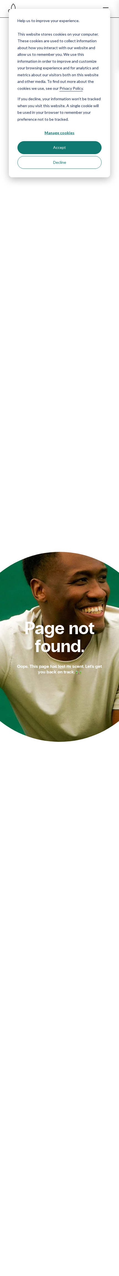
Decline (59, 162)
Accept (59, 147)
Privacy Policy (71, 88)
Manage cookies (59, 132)
